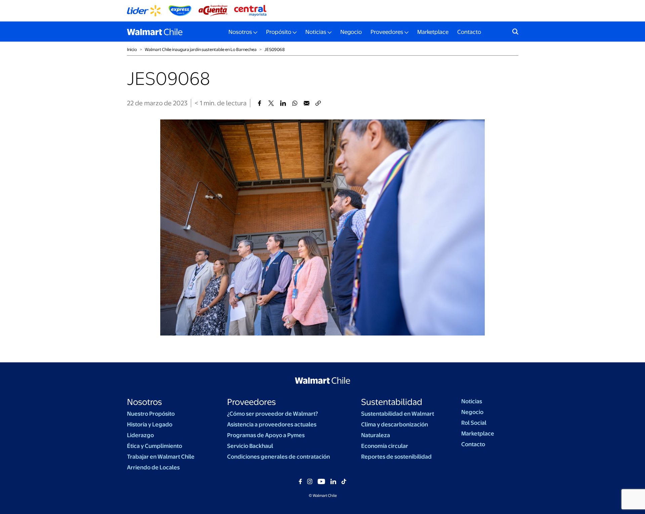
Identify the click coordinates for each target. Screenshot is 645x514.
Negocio (351, 32)
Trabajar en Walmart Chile (161, 456)
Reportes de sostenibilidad (396, 456)
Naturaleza (375, 435)
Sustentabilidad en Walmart (397, 413)
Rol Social (473, 422)
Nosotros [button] (240, 32)
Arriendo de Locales (153, 467)
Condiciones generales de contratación (278, 456)
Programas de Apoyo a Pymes (266, 435)
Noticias (471, 401)
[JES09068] (259, 103)
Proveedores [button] (387, 32)
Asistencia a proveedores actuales (271, 424)
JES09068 (274, 49)
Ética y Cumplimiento (154, 446)
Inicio (132, 49)
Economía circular (384, 446)
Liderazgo (140, 435)
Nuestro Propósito (151, 413)
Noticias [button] (315, 32)
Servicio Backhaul (250, 446)
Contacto (469, 32)
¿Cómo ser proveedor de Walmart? (272, 413)
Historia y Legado (149, 424)
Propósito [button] (278, 32)
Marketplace (432, 32)
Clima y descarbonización (394, 424)
